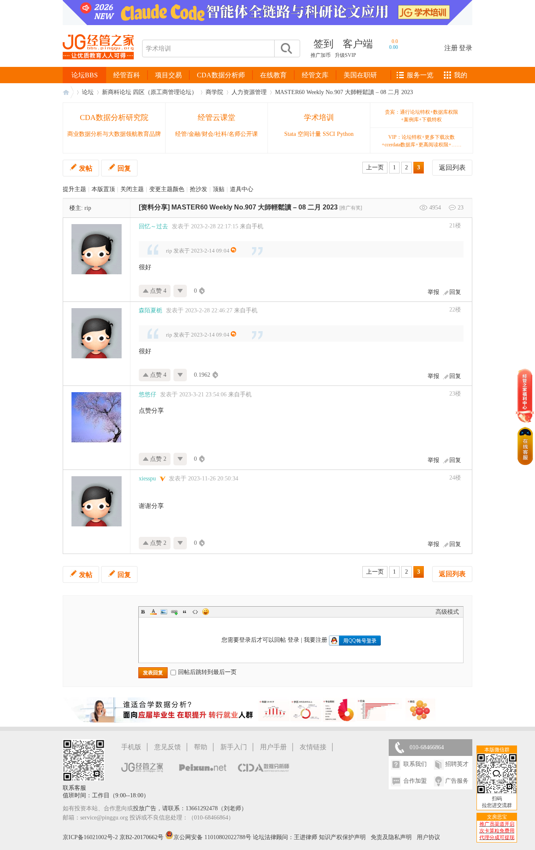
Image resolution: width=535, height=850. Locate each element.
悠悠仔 (147, 394)
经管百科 (126, 75)
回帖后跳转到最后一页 (207, 672)
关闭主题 (132, 189)
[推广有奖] (350, 208)
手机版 (131, 746)
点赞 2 (157, 459)
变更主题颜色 (166, 189)
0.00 (393, 47)
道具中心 (241, 189)
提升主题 (74, 189)
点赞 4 (157, 291)
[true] (286, 48)
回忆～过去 (153, 226)
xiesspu (147, 478)
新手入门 (233, 746)
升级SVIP (345, 55)
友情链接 (313, 746)
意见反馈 (167, 746)
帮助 (200, 746)
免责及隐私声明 (391, 837)
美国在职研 (360, 75)
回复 (124, 168)
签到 (323, 43)
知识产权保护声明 (342, 837)
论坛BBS (84, 75)
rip (87, 208)
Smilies (205, 612)
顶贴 (218, 189)
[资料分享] (154, 207)
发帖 (85, 168)
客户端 (358, 43)
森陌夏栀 (150, 310)
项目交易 (168, 75)
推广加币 (321, 55)
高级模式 (447, 612)
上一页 (375, 167)
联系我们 (415, 764)
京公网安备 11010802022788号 (213, 837)
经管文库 (315, 75)
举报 (433, 292)
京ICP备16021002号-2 (90, 837)
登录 (465, 47)
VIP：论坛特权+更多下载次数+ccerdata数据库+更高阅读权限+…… (421, 141)
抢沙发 (198, 189)
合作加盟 (415, 781)
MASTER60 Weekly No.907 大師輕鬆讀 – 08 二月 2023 (344, 92)
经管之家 (68, 92)
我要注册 (315, 640)
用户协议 (428, 837)
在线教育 (273, 75)
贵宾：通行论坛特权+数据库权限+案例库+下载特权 (421, 116)
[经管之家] (98, 66)
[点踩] (180, 291)
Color (153, 612)
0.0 (395, 41)
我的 (460, 75)
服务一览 (420, 75)
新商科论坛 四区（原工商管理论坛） (149, 92)
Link (174, 612)
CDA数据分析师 (221, 75)
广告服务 (457, 781)
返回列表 (452, 167)
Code (195, 612)
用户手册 (273, 746)
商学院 (214, 92)
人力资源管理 (249, 92)
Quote (185, 612)
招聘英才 (457, 764)
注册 (451, 47)
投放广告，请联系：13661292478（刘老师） (190, 808)
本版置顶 (103, 189)
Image (164, 612)
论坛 (88, 92)
